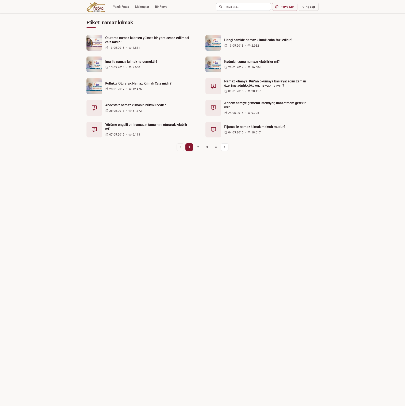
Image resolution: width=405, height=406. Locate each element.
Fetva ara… (232, 6)
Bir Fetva (161, 7)
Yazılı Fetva (121, 7)
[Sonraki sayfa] (224, 147)
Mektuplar (142, 7)
